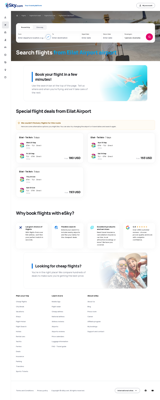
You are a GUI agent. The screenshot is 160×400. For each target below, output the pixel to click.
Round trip (25, 27)
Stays (18, 316)
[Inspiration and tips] (5, 69)
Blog (89, 306)
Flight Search (21, 326)
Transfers (20, 366)
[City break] (5, 39)
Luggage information (60, 341)
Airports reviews (58, 331)
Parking (19, 361)
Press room (92, 311)
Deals (18, 351)
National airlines (58, 316)
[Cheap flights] (5, 24)
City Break (20, 306)
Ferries (19, 346)
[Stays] (5, 47)
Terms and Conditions (25, 390)
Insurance (20, 356)
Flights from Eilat (49, 15)
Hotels (18, 331)
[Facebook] (145, 390)
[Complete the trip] (5, 62)
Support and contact (96, 331)
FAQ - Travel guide (59, 346)
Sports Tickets (22, 371)
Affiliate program (94, 321)
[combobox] (31, 37)
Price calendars (58, 336)
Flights (24, 15)
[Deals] (5, 54)
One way (39, 27)
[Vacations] (5, 32)
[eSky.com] (17, 15)
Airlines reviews (58, 321)
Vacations (20, 311)
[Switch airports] (48, 36)
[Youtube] (152, 390)
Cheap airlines (57, 311)
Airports (55, 326)
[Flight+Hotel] (5, 17)
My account (147, 5)
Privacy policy (42, 390)
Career (90, 316)
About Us (91, 301)
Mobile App (56, 301)
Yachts (19, 341)
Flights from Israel (35, 15)
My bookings (92, 326)
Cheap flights (21, 301)
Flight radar (56, 306)
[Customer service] (5, 77)
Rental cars (20, 336)
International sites (125, 390)
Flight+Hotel (21, 321)
